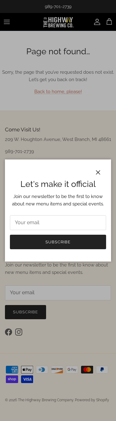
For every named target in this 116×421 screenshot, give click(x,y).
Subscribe (58, 242)
